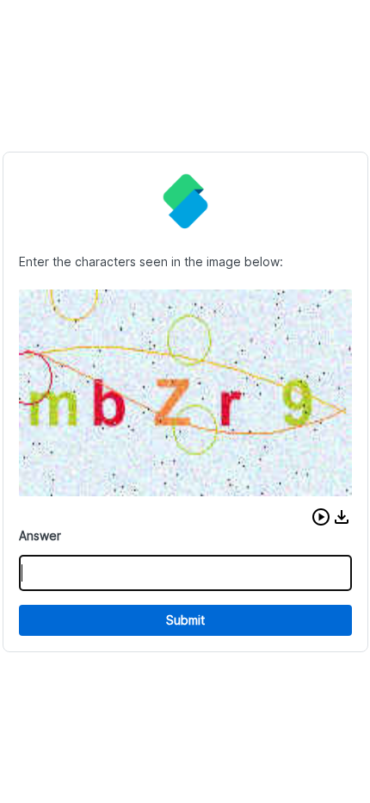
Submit (185, 620)
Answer (40, 535)
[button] (321, 517)
